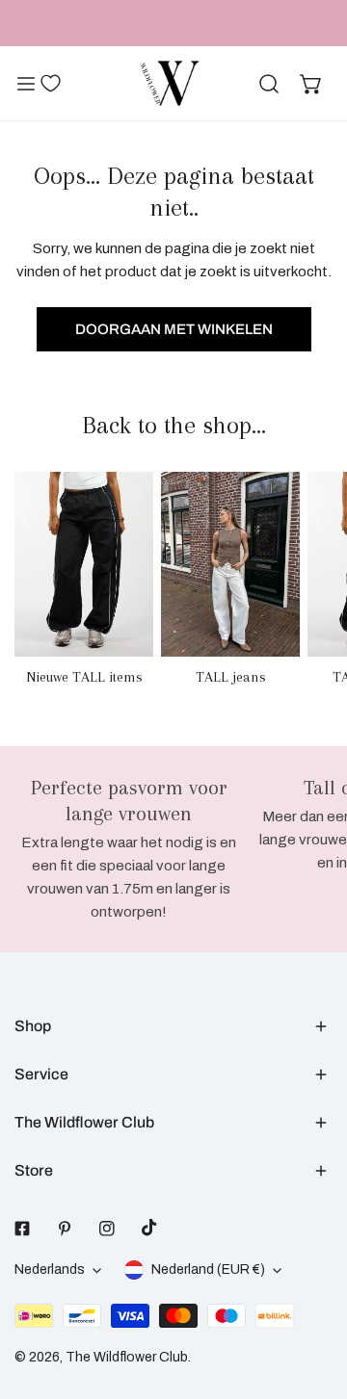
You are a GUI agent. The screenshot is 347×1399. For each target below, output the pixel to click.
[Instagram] (107, 1228)
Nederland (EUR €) (208, 1269)
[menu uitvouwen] (26, 83)
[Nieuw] (83, 564)
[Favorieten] (50, 83)
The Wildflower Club (127, 1357)
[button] (311, 84)
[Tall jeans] (230, 564)
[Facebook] (22, 1228)
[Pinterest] (64, 1228)
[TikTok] (149, 1227)
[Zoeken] (269, 84)
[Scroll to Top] (312, 1297)
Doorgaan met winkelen (174, 329)
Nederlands (49, 1269)
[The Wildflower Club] (169, 83)
